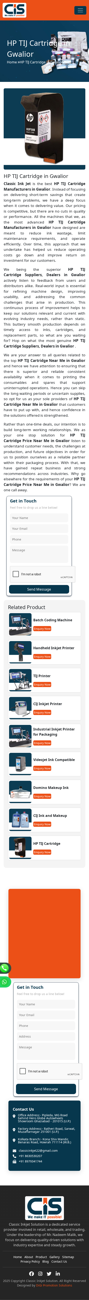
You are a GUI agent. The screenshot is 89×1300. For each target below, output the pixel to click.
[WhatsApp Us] (5, 982)
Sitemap (68, 1257)
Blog (45, 1261)
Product (41, 1257)
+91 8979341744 (30, 1161)
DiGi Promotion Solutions (54, 1285)
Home (12, 62)
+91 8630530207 (30, 1156)
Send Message (39, 589)
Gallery (54, 1257)
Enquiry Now (42, 629)
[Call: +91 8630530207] (5, 968)
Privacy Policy (30, 1261)
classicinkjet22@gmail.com (38, 1150)
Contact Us (59, 1261)
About (28, 1257)
